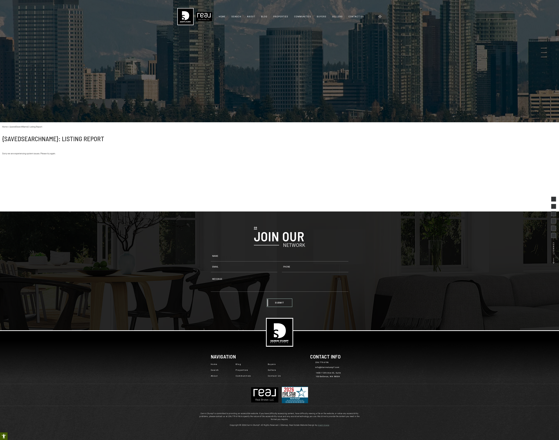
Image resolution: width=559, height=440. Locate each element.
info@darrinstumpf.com (327, 367)
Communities (302, 17)
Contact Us (356, 17)
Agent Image (323, 425)
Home (222, 17)
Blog (264, 17)
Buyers (322, 17)
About (251, 17)
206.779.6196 (322, 362)
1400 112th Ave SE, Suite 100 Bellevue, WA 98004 (328, 375)
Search (236, 17)
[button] (4, 436)
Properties (280, 17)
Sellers (337, 17)
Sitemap (284, 425)
